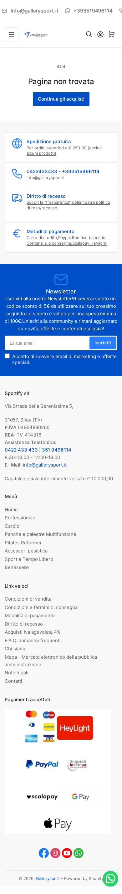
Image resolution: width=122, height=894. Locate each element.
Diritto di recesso (24, 624)
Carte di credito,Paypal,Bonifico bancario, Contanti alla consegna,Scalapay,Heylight (67, 240)
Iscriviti (102, 343)
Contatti (13, 681)
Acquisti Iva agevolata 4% (33, 632)
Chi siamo (16, 649)
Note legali (16, 673)
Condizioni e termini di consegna (41, 607)
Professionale (20, 518)
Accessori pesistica (26, 551)
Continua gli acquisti (61, 99)
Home (11, 509)
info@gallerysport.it (46, 177)
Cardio (12, 526)
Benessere (17, 567)
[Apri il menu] (11, 34)
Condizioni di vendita (28, 599)
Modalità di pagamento (30, 615)
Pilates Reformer (23, 543)
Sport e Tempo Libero (29, 559)
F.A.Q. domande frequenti (33, 640)
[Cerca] (89, 34)
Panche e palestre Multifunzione (40, 534)
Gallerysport (48, 878)
